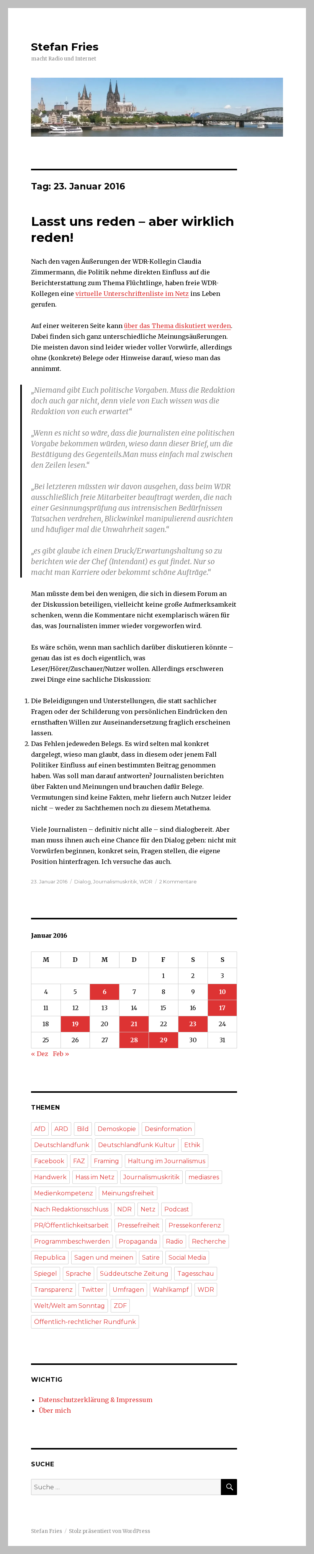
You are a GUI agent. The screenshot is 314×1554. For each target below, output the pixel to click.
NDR (124, 1209)
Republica (49, 1257)
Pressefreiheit (139, 1225)
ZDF (120, 1305)
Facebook (49, 1161)
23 (192, 1024)
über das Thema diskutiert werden (177, 326)
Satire (151, 1257)
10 (222, 992)
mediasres (203, 1177)
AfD (40, 1129)
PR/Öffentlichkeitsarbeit (71, 1225)
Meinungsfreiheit (128, 1193)
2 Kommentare (178, 881)
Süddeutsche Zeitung (134, 1273)
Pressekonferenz (194, 1225)
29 (163, 1040)
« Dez (39, 1054)
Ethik (192, 1145)
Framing (106, 1161)
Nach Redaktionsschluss (71, 1209)
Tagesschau (195, 1273)
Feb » (61, 1054)
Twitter (93, 1289)
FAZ (79, 1161)
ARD (61, 1129)
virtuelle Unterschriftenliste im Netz (132, 293)
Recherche (209, 1241)
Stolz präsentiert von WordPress (109, 1531)
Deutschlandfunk (61, 1145)
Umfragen (128, 1289)
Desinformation (168, 1129)
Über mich (55, 1410)
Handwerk (50, 1177)
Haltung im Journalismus (166, 1161)
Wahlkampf (171, 1289)
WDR (145, 881)
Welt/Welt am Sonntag (69, 1305)
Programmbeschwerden (72, 1241)
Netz (148, 1209)
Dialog (82, 881)
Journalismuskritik (115, 881)
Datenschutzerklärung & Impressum (95, 1400)
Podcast (176, 1209)
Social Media (187, 1257)
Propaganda (138, 1241)
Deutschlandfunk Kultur (136, 1145)
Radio (174, 1241)
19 (75, 1024)
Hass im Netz (94, 1177)
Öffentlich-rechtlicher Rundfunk (85, 1321)
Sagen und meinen (103, 1257)
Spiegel (45, 1273)
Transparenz (53, 1289)
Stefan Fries (64, 46)
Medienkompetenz (63, 1193)
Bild (83, 1129)
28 (134, 1040)
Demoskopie (117, 1129)
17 (222, 1008)
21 (134, 1024)
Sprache (78, 1273)
